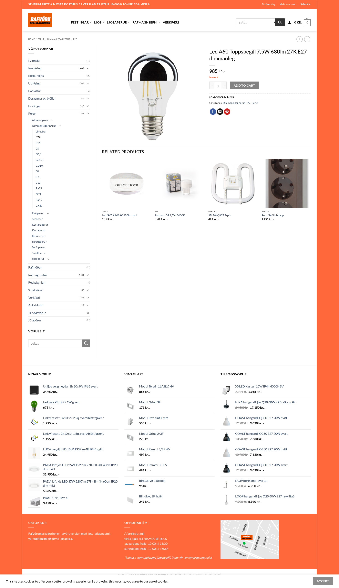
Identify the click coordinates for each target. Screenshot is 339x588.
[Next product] (299, 39)
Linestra (41, 131)
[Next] (310, 193)
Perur (41, 39)
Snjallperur (39, 253)
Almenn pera (40, 120)
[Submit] (86, 343)
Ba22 (39, 188)
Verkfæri (171, 22)
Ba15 (39, 199)
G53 (38, 194)
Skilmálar (305, 4)
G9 (37, 148)
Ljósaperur (117, 22)
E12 (38, 182)
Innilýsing (34, 68)
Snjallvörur (35, 290)
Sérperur (37, 218)
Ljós (97, 22)
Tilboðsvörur (37, 313)
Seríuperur (38, 247)
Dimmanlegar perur (58, 39)
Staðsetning (268, 4)
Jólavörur (34, 320)
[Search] (280, 22)
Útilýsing (34, 83)
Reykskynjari (37, 282)
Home (31, 39)
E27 (75, 39)
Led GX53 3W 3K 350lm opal (119, 215)
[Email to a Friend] (220, 111)
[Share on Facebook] (213, 111)
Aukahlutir (35, 305)
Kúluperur (38, 236)
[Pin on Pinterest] (227, 111)
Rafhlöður (35, 267)
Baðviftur (34, 91)
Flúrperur (38, 213)
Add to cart (244, 85)
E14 (38, 142)
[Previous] (102, 193)
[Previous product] (307, 39)
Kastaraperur (40, 224)
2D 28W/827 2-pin (219, 215)
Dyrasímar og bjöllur (42, 98)
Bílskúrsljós (36, 75)
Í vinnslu (34, 60)
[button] (290, 22)
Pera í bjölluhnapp (273, 215)
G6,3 (38, 154)
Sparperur (38, 258)
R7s (38, 177)
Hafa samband (288, 4)
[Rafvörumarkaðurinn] (46, 20)
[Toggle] (87, 68)
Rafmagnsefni (145, 22)
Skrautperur (39, 241)
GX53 (39, 205)
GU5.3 (39, 160)
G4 (37, 171)
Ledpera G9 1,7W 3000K (170, 215)
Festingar (80, 22)
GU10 (39, 165)
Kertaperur (39, 230)
